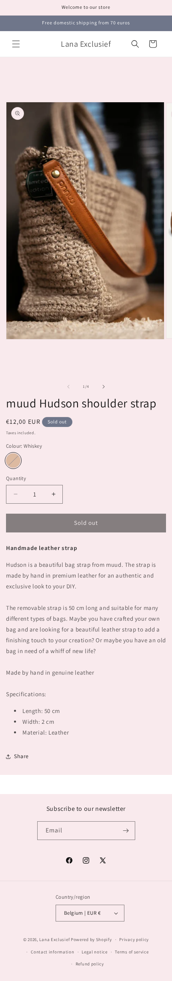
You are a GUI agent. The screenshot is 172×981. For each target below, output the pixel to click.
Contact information (52, 952)
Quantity (16, 478)
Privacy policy (134, 939)
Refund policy (90, 964)
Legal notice (94, 952)
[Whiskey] (13, 460)
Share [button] (21, 756)
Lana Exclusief (54, 939)
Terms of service (131, 952)
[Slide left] (68, 386)
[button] (16, 44)
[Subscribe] (126, 830)
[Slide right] (103, 386)
